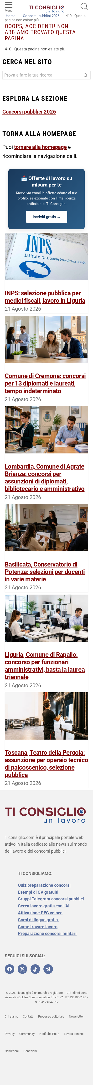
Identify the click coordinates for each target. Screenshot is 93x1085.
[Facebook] (9, 969)
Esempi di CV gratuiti (38, 892)
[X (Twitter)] (22, 969)
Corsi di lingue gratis (38, 919)
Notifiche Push (49, 1034)
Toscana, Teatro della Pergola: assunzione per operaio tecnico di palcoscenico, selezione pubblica (46, 764)
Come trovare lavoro (37, 926)
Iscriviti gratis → (47, 217)
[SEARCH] (84, 7)
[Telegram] (48, 969)
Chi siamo (11, 1016)
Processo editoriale (51, 1016)
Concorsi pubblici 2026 (29, 112)
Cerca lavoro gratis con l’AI (43, 905)
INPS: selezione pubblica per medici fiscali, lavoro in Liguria (45, 296)
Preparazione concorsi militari (47, 933)
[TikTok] (35, 969)
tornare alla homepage (40, 147)
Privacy (10, 1034)
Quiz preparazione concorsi (44, 885)
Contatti (28, 1016)
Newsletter (76, 1016)
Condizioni (12, 1051)
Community (27, 1034)
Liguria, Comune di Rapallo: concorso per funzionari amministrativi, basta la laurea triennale (45, 666)
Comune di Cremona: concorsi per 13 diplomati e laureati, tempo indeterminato (45, 383)
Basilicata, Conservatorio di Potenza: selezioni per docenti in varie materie (45, 572)
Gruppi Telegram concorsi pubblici (51, 898)
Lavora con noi (73, 1034)
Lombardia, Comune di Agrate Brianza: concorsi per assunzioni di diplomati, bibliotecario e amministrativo (45, 478)
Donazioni (30, 1051)
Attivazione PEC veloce (40, 912)
